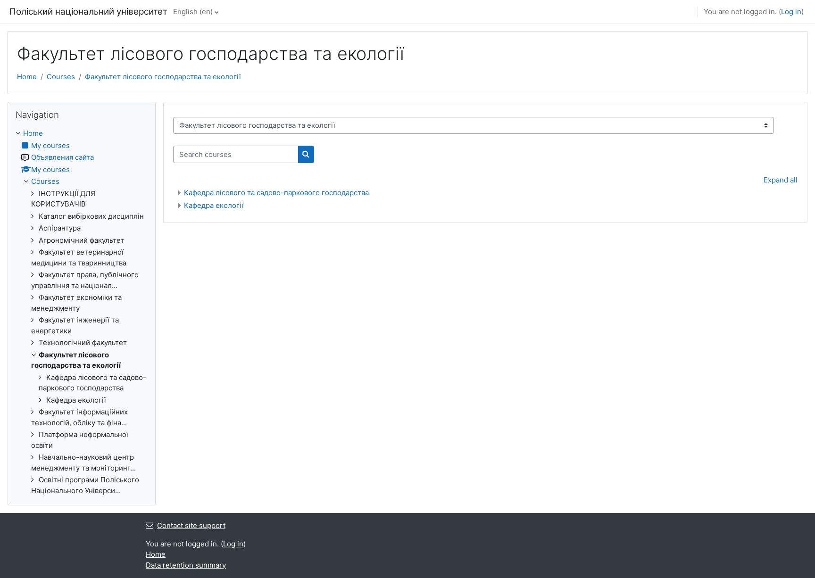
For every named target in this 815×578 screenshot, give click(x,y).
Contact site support (191, 525)
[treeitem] (82, 312)
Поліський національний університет (88, 11)
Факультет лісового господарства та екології (163, 76)
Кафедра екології (214, 205)
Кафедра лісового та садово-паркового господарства (276, 192)
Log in (791, 11)
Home (27, 76)
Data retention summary (186, 565)
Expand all (781, 179)
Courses (61, 76)
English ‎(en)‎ (193, 11)
